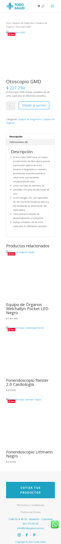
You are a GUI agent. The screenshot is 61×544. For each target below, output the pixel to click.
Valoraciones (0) (18, 142)
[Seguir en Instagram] (19, 535)
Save (13, 34)
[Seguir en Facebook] (27, 535)
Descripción (16, 136)
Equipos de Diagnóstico (24, 23)
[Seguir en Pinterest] (34, 535)
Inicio (8, 23)
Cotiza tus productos (30, 490)
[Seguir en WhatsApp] (42, 535)
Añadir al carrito (34, 105)
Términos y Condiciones (30, 505)
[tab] (30, 136)
